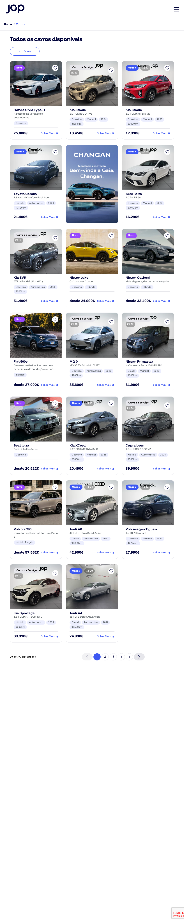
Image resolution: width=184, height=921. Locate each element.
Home (8, 24)
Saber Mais (48, 133)
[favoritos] (55, 68)
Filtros (27, 51)
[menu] (176, 9)
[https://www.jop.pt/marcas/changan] (92, 184)
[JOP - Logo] (15, 9)
